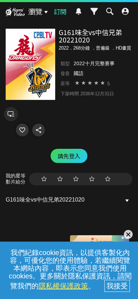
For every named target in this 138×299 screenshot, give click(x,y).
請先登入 (69, 156)
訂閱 (60, 11)
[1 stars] (44, 179)
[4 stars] (92, 179)
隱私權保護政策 (63, 286)
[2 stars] (60, 179)
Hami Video (15, 12)
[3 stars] (76, 179)
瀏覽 (35, 12)
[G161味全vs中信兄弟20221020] (22, 130)
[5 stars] (108, 179)
